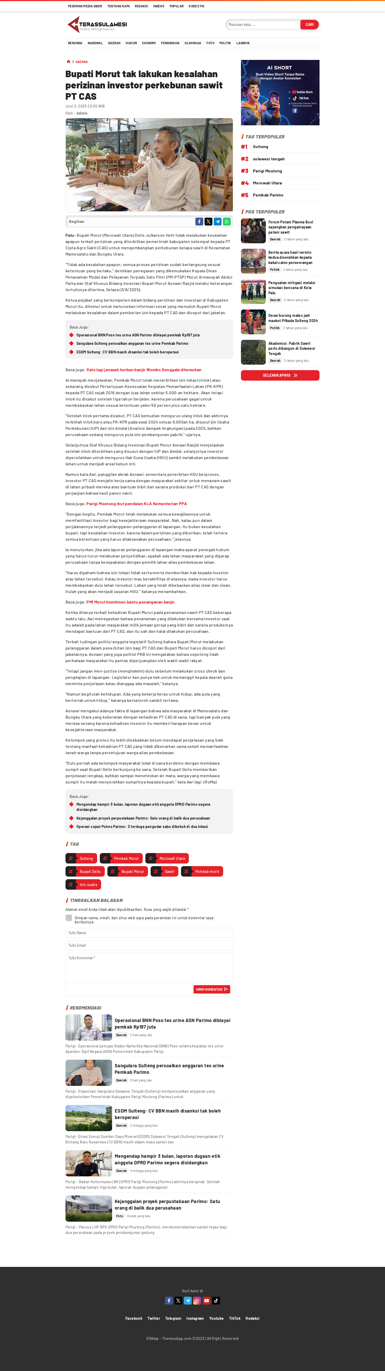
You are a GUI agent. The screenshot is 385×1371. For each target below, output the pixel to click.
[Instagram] (197, 1301)
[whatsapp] (227, 221)
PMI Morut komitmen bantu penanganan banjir (130, 601)
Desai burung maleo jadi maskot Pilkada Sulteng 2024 (293, 318)
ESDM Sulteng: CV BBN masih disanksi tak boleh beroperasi (127, 352)
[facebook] (199, 221)
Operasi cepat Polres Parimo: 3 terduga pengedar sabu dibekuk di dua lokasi (142, 826)
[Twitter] (178, 1301)
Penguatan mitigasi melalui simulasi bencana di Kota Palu (291, 287)
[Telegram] (188, 1301)
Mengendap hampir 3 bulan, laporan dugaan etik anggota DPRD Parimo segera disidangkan (143, 807)
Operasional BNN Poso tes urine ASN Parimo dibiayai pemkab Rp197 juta (138, 335)
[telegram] (218, 221)
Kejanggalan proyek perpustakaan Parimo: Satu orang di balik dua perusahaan (143, 818)
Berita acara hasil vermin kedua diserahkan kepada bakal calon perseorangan (290, 257)
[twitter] (208, 221)
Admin (82, 113)
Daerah (82, 62)
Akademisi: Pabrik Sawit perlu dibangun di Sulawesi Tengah (291, 348)
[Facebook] (169, 1301)
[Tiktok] (216, 1301)
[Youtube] (207, 1301)
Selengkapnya (277, 375)
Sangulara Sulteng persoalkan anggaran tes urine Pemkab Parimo (132, 343)
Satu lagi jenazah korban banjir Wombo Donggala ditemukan (143, 369)
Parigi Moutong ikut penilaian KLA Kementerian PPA (136, 503)
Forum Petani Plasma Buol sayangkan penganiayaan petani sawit (290, 227)
